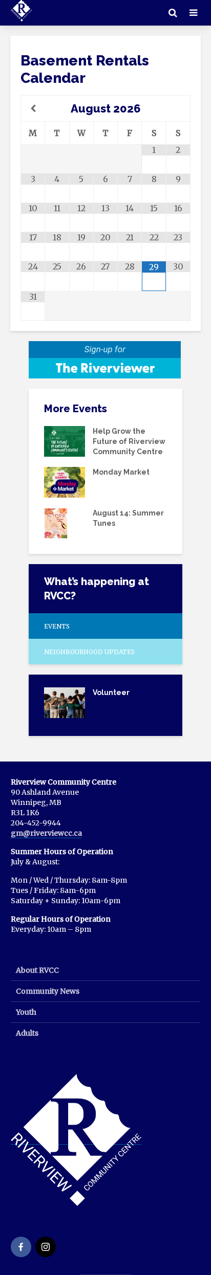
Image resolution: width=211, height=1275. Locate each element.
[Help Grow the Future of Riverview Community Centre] (64, 441)
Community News (47, 991)
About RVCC (37, 970)
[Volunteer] (64, 702)
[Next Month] (178, 108)
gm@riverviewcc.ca (46, 833)
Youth (26, 1012)
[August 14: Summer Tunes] (56, 522)
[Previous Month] (33, 108)
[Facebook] (21, 1247)
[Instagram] (45, 1247)
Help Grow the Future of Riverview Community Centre (129, 441)
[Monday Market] (64, 482)
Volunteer (111, 692)
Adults (27, 1033)
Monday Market (121, 472)
